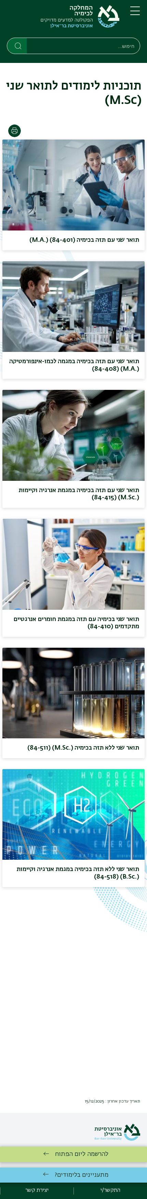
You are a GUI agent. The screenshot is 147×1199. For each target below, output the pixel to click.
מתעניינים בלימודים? (81, 1175)
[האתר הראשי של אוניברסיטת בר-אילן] (117, 1139)
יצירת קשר (37, 1190)
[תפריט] (135, 13)
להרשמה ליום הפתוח (81, 1154)
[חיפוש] (17, 45)
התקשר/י (110, 1190)
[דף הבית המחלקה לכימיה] (63, 20)
